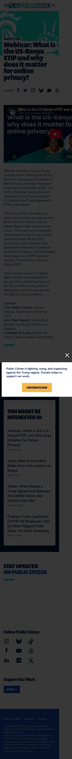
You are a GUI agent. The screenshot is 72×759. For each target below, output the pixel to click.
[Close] (67, 355)
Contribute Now (37, 387)
